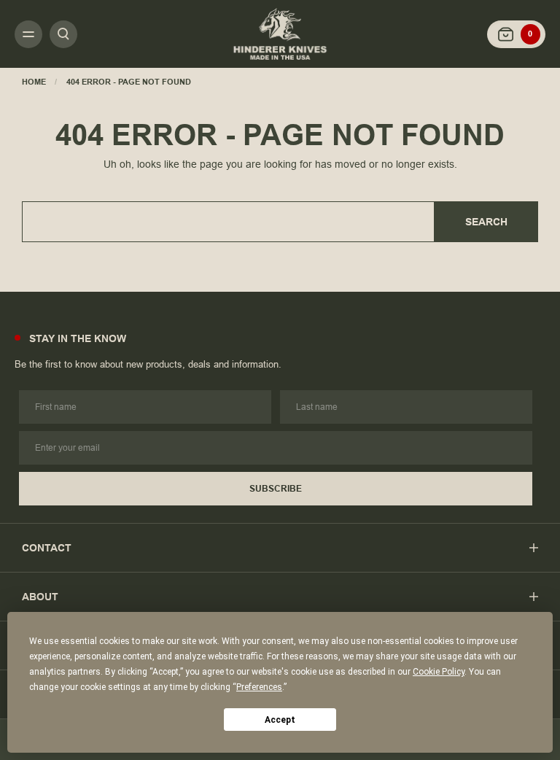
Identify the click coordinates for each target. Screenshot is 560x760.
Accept (280, 720)
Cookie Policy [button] (438, 672)
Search (486, 222)
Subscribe (275, 489)
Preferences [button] (259, 687)
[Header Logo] (280, 33)
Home (34, 81)
